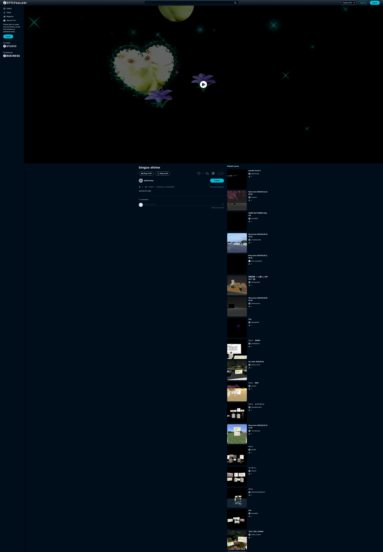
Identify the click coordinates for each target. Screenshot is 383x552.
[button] (199, 173)
